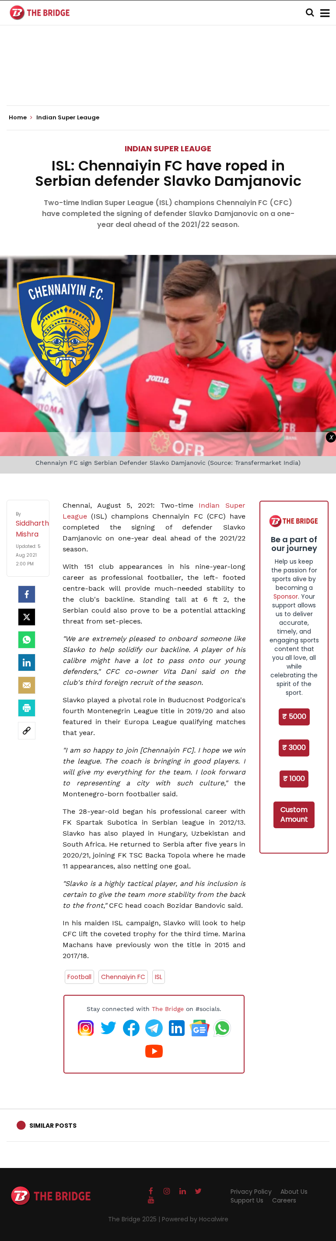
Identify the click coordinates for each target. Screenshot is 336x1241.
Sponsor (285, 596)
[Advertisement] (168, 79)
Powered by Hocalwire (195, 1219)
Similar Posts (53, 1125)
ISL (158, 977)
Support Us (247, 1200)
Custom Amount (294, 815)
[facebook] (26, 594)
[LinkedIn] (26, 662)
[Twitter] (26, 617)
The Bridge (168, 1008)
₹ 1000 (294, 779)
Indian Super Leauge (168, 148)
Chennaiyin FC (123, 977)
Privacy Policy (251, 1191)
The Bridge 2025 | (135, 1219)
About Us (294, 1191)
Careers (284, 1200)
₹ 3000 (294, 748)
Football (79, 977)
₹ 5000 (294, 716)
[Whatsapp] (26, 639)
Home (18, 118)
